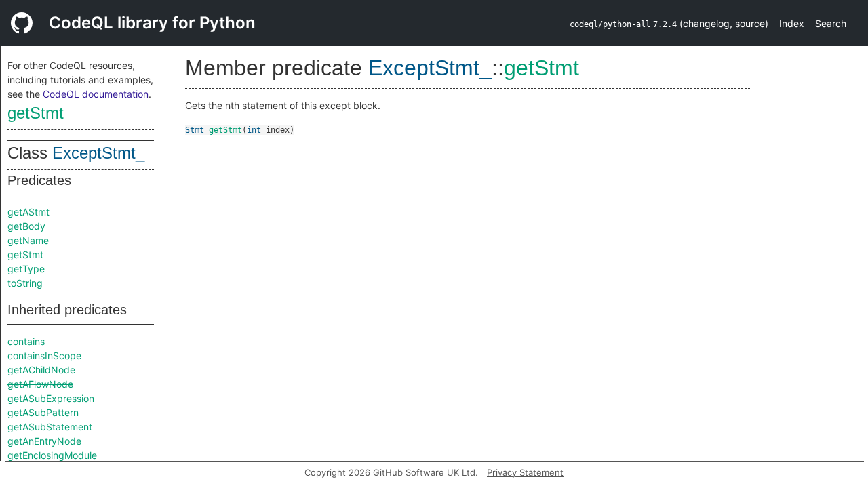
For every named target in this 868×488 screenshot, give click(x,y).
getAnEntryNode (44, 441)
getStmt (35, 113)
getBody (26, 226)
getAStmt (28, 212)
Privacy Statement (525, 472)
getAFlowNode (40, 384)
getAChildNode (41, 369)
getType (26, 268)
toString (25, 283)
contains (26, 341)
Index (791, 23)
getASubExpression (50, 398)
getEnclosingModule (52, 455)
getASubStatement (49, 426)
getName (28, 240)
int (254, 130)
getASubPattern (43, 412)
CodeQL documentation (96, 94)
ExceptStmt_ (98, 153)
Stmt (194, 130)
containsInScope (44, 355)
